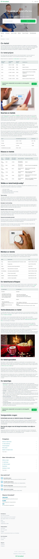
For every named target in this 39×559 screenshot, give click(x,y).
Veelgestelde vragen (5, 523)
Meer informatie (4, 529)
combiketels (6, 116)
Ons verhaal (3, 537)
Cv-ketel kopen (5, 462)
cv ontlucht (31, 324)
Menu (36, 1)
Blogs (2, 520)
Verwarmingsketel (5, 445)
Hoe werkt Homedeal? (5, 515)
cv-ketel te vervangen (7, 314)
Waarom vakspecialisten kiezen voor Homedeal (10, 533)
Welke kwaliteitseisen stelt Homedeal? (8, 517)
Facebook (3, 544)
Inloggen (2, 531)
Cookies (24, 553)
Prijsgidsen (3, 521)
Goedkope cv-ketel (6, 468)
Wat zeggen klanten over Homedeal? (8, 518)
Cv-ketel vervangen (6, 464)
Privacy (20, 553)
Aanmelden (3, 528)
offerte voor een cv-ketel (6, 365)
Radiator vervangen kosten (7, 449)
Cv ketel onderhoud (6, 443)
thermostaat (5, 384)
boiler (28, 118)
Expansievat (4, 466)
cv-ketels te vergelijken (15, 115)
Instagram (3, 545)
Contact (2, 539)
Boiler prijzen (4, 447)
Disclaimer (16, 553)
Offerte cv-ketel (5, 460)
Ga (27, 21)
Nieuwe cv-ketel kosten (6, 441)
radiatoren (33, 116)
